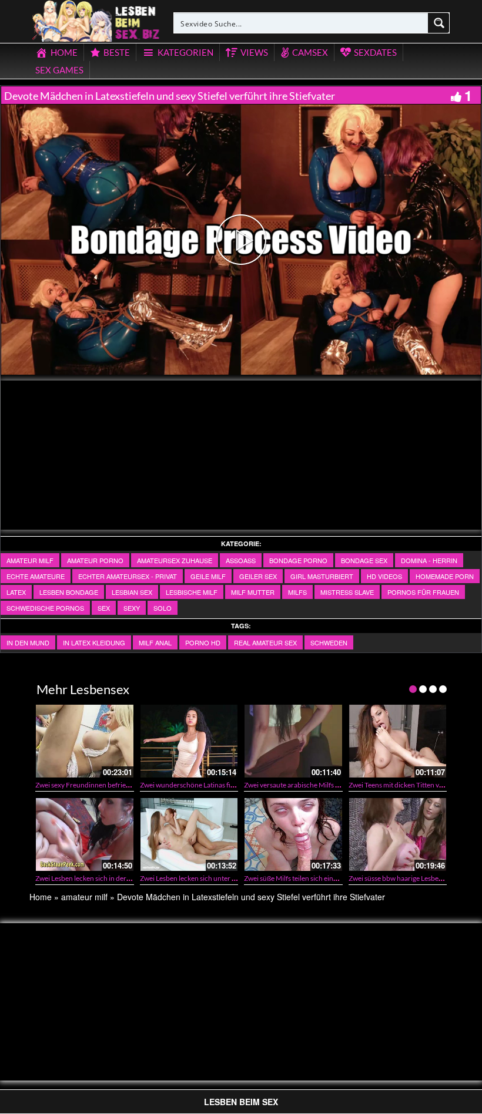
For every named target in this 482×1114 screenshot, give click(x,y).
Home (40, 897)
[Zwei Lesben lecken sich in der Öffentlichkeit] (84, 834)
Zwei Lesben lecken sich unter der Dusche (203, 878)
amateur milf (29, 560)
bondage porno (298, 560)
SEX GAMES (59, 70)
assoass (241, 560)
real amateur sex (265, 642)
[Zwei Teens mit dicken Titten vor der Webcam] (398, 741)
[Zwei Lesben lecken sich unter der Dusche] (189, 834)
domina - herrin (429, 560)
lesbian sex (132, 592)
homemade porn (445, 576)
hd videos (384, 576)
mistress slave (347, 592)
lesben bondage (68, 592)
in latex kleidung (94, 642)
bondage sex (364, 560)
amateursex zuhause (174, 560)
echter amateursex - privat (127, 576)
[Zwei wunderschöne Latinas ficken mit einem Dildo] (189, 741)
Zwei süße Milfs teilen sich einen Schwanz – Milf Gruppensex (336, 878)
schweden (328, 642)
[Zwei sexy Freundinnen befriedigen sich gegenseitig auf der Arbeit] (84, 741)
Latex (16, 592)
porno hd (202, 642)
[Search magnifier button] (439, 23)
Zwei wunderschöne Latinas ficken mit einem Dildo (217, 784)
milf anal (155, 642)
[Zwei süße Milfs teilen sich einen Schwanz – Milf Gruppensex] (293, 834)
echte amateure (35, 576)
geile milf (208, 576)
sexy (131, 607)
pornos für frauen (423, 592)
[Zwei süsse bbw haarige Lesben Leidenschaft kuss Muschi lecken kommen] (398, 834)
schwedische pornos (45, 607)
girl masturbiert (321, 576)
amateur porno (95, 560)
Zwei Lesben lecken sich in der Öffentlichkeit (102, 878)
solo (162, 607)
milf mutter (253, 592)
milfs (297, 592)
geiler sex (258, 576)
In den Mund (27, 642)
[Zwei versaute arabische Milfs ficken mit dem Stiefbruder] (293, 741)
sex (104, 607)
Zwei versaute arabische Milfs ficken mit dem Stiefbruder (330, 784)
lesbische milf (191, 592)
